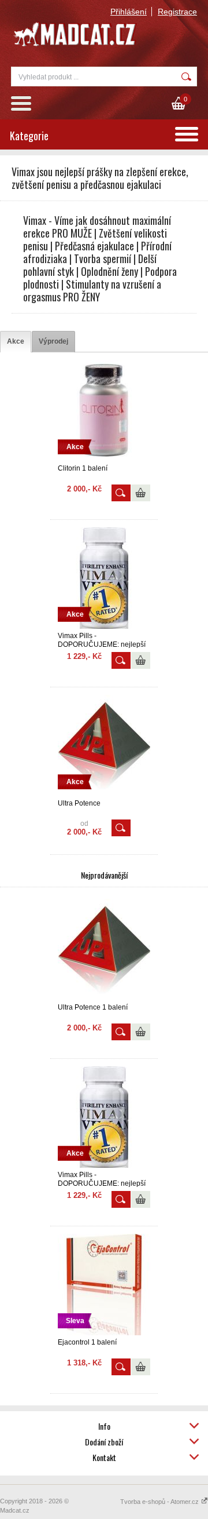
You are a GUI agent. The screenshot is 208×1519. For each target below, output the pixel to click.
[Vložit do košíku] (140, 493)
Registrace (177, 11)
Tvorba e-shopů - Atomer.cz (160, 1501)
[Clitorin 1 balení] (104, 459)
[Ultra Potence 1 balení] (104, 998)
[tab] (15, 341)
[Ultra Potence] (104, 794)
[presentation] (15, 341)
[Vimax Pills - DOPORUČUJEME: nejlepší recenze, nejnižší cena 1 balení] (104, 626)
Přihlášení (128, 11)
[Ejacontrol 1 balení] (104, 1333)
